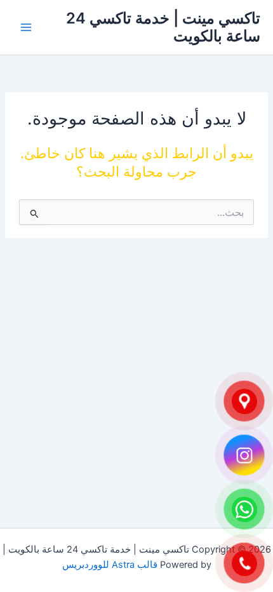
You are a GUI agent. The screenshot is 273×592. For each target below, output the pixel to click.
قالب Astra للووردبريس (109, 564)
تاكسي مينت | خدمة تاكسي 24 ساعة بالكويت (163, 27)
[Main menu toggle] (26, 27)
